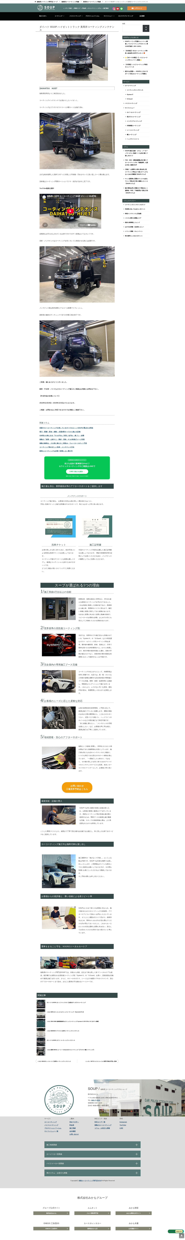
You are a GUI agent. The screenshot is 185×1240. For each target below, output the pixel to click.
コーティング (58, 16)
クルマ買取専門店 (92, 1213)
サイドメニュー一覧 (51, 1131)
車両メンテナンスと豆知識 (133, 213)
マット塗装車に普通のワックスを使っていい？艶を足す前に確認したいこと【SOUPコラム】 (136, 181)
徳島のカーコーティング (103, 1125)
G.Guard (129, 99)
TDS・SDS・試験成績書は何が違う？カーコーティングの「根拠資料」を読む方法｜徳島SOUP (136, 162)
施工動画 (105, 8)
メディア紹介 (68, 8)
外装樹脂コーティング (133, 125)
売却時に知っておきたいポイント (135, 209)
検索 (123, 23)
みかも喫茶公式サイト (133, 1213)
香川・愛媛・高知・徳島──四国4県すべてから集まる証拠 (60, 432)
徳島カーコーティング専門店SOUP (90, 1180)
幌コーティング (131, 134)
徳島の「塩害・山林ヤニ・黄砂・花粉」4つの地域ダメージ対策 (62, 439)
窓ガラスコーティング (133, 116)
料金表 (84, 8)
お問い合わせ (74, 1134)
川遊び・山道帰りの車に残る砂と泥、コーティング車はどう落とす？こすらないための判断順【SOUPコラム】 (136, 172)
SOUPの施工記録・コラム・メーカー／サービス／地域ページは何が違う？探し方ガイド (136, 153)
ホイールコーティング (133, 112)
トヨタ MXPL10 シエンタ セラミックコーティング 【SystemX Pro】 (65, 1012)
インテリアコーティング (134, 121)
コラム (99, 8)
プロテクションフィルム (92, 16)
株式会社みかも (51, 1213)
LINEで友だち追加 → (77, 471)
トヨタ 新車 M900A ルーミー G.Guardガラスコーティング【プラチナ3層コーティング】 (71, 1049)
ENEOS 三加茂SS (51, 1228)
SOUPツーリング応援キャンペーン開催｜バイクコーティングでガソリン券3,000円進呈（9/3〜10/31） (136, 44)
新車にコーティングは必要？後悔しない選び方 (56, 451)
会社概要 (142, 16)
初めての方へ (43, 16)
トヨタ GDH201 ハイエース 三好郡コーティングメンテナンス (54, 1061)
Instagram (123, 1122)
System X (130, 94)
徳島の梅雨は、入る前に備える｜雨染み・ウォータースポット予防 (63, 443)
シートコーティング (133, 130)
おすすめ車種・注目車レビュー (134, 227)
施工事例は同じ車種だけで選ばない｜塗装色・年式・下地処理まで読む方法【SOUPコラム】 (136, 190)
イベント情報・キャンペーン (134, 231)
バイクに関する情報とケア (133, 218)
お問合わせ (138, 8)
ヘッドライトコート (133, 139)
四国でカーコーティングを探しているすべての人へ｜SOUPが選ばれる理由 (66, 428)
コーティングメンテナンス (135, 90)
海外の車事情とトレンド (132, 222)
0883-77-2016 (95, 1100)
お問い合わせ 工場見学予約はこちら (77, 787)
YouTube (123, 1125)
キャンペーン (92, 8)
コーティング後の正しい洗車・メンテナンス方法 (57, 447)
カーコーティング (130, 85)
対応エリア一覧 (100, 1122)
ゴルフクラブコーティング (125, 16)
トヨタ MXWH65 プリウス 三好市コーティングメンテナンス (63, 1031)
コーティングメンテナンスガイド (135, 204)
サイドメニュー (108, 16)
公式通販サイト (134, 1228)
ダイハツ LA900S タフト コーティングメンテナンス (61, 1040)
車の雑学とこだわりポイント (134, 236)
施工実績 (72, 1128)
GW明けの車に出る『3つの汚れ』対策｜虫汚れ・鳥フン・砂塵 (62, 435)
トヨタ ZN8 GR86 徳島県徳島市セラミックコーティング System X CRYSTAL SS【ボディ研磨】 (73, 1021)
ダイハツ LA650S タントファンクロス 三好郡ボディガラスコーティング (66, 1002)
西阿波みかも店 (92, 1228)
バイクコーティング (75, 16)
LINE (121, 1128)
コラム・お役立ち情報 (102, 1128)
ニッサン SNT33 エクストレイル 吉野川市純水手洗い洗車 (101, 1061)
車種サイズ (77, 8)
